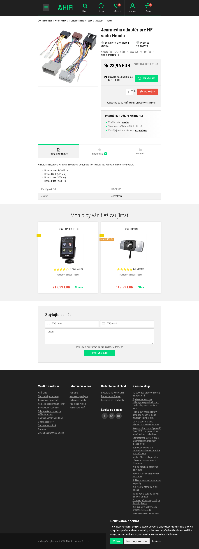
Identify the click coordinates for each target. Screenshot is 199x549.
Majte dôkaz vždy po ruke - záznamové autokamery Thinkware (146, 460)
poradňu (125, 122)
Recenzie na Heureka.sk (112, 392)
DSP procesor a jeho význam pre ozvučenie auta (146, 423)
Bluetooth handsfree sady (80, 20)
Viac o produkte (109, 54)
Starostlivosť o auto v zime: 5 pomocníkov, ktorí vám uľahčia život (146, 440)
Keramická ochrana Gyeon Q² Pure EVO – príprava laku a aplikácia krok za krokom (147, 431)
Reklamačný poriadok (48, 400)
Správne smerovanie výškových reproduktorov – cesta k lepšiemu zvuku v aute (146, 404)
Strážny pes (149, 78)
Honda (109, 20)
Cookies (42, 429)
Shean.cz (85, 541)
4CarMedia (116, 196)
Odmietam (156, 541)
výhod (152, 102)
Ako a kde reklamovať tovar (51, 403)
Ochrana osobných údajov (50, 418)
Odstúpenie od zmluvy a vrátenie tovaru (49, 413)
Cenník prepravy (46, 421)
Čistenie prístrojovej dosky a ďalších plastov (146, 502)
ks (135, 91)
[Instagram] (112, 416)
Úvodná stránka (45, 20)
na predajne (141, 130)
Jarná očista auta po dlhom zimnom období (146, 495)
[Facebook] (105, 416)
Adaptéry (99, 20)
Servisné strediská (47, 425)
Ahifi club (42, 392)
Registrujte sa (113, 102)
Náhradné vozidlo (78, 400)
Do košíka (149, 91)
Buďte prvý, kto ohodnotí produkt (115, 44)
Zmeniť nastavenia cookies (51, 432)
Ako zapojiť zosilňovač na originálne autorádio (145, 508)
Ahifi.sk (69, 541)
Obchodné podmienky (48, 396)
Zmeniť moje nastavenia (136, 541)
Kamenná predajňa (79, 396)
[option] (68, 257)
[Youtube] (119, 416)
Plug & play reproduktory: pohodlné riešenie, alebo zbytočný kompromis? (145, 414)
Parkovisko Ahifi (77, 407)
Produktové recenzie (48, 407)
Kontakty (74, 392)
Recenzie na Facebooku (112, 400)
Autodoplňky (60, 20)
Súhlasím (117, 541)
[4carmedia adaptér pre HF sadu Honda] (68, 57)
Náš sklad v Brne (78, 403)
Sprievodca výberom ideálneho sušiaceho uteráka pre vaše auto (146, 450)
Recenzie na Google (110, 396)
